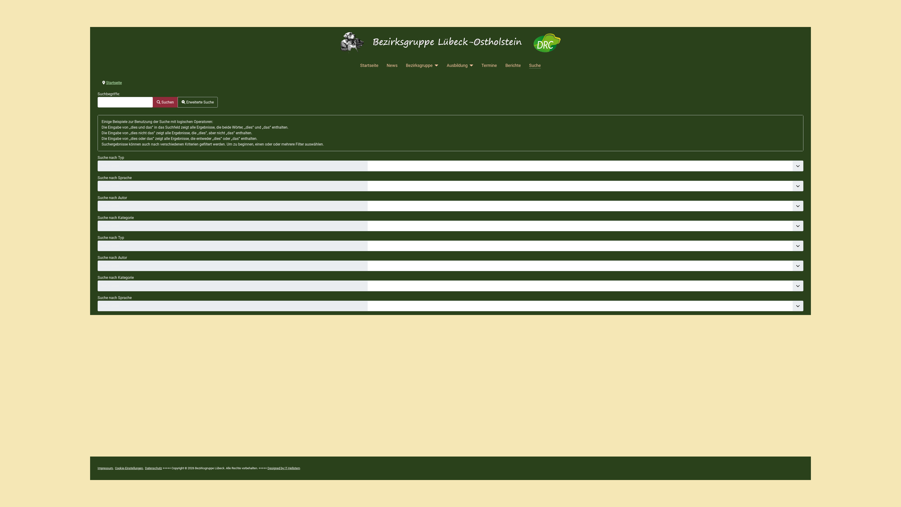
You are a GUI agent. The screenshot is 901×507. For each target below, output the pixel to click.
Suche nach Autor (112, 198)
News (392, 65)
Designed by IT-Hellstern (283, 468)
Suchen (167, 102)
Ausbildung (457, 65)
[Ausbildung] (470, 65)
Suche (535, 65)
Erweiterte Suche (199, 102)
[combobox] (125, 102)
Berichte (513, 65)
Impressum (105, 468)
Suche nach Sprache (115, 178)
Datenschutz (153, 468)
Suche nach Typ (111, 157)
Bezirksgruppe (419, 65)
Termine (489, 65)
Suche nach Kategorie (116, 217)
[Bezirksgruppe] (436, 65)
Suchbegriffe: (109, 94)
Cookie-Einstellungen (129, 468)
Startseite (369, 65)
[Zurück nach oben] (892, 498)
